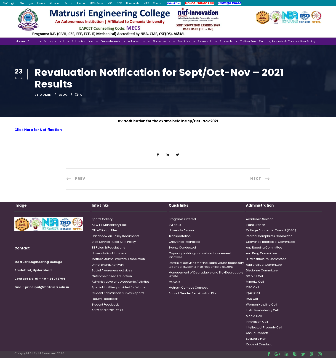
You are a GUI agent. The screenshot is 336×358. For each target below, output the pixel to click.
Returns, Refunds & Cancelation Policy (287, 41)
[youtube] (311, 354)
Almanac (54, 3)
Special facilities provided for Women (119, 287)
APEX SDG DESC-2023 (107, 310)
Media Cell (254, 316)
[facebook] (268, 354)
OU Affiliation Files (104, 230)
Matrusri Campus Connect (188, 287)
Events (41, 3)
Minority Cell (255, 281)
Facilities (184, 41)
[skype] (294, 354)
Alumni (81, 3)
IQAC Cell (253, 293)
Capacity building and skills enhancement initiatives (200, 255)
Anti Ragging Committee (264, 247)
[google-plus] (277, 354)
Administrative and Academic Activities (120, 281)
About (32, 41)
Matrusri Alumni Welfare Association (118, 259)
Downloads (132, 3)
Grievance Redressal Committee (270, 242)
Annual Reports (257, 333)
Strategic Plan (256, 338)
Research (205, 41)
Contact (158, 3)
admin (46, 95)
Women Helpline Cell (261, 304)
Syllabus (175, 225)
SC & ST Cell (255, 276)
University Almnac (182, 230)
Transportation (180, 236)
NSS (109, 3)
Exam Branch (255, 225)
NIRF (146, 3)
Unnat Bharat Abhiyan (108, 264)
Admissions (136, 41)
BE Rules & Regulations (108, 247)
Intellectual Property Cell (264, 327)
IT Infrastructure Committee (266, 259)
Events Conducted (182, 247)
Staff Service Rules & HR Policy (114, 242)
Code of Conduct (259, 344)
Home (20, 41)
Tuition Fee (248, 41)
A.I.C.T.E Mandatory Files (109, 225)
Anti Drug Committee (261, 253)
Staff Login (9, 3)
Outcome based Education (112, 276)
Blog (63, 95)
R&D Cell (252, 299)
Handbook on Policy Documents (115, 236)
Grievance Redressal (184, 242)
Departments (110, 41)
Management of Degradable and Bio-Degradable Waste (206, 274)
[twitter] (303, 354)
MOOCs (174, 282)
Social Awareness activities (112, 270)
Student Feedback (105, 304)
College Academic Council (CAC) (271, 230)
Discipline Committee (262, 270)
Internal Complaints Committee (269, 236)
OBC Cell (252, 287)
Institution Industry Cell (262, 310)
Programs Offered (182, 219)
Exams (68, 3)
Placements (161, 41)
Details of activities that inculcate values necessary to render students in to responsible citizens (206, 265)
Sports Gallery (102, 219)
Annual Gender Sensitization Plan (193, 293)
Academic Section (259, 219)
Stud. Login (26, 3)
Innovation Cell (257, 322)
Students (226, 41)
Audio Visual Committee (264, 264)
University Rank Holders (109, 253)
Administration (82, 41)
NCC (119, 3)
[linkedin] (286, 354)
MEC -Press (96, 3)
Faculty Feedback (105, 299)
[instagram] (320, 354)
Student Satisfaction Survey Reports (118, 293)
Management (54, 41)
